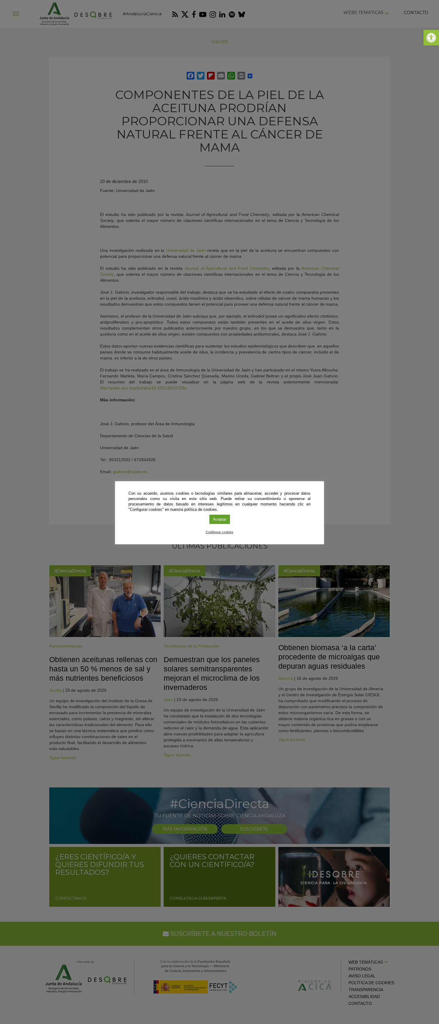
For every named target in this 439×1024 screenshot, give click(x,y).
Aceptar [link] (219, 519)
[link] (431, 37)
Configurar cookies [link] (219, 532)
